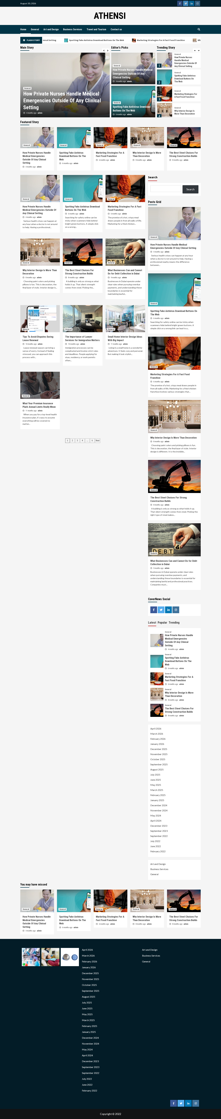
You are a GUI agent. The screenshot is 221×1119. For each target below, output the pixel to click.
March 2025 (156, 789)
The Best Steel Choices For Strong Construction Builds (185, 112)
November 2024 (158, 810)
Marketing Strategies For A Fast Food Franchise (119, 40)
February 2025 (158, 795)
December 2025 (158, 749)
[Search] (199, 29)
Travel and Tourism (96, 29)
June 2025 (155, 779)
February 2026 (158, 738)
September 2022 (159, 836)
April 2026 (155, 728)
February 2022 (158, 851)
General (35, 29)
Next (98, 440)
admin (40, 113)
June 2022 (155, 846)
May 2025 (155, 784)
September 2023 (159, 830)
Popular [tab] (162, 622)
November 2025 (158, 754)
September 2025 (159, 764)
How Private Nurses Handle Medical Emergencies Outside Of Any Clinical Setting (133, 73)
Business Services (72, 29)
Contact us (116, 29)
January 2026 (157, 743)
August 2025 (157, 769)
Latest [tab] (152, 622)
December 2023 (158, 825)
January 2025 (157, 800)
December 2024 (158, 805)
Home (23, 29)
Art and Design (51, 29)
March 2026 (156, 733)
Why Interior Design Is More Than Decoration (178, 40)
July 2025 (155, 774)
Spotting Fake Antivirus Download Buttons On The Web (55, 40)
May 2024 (155, 815)
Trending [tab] (174, 622)
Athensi (110, 15)
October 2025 (157, 759)
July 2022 (155, 841)
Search (152, 177)
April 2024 (155, 820)
